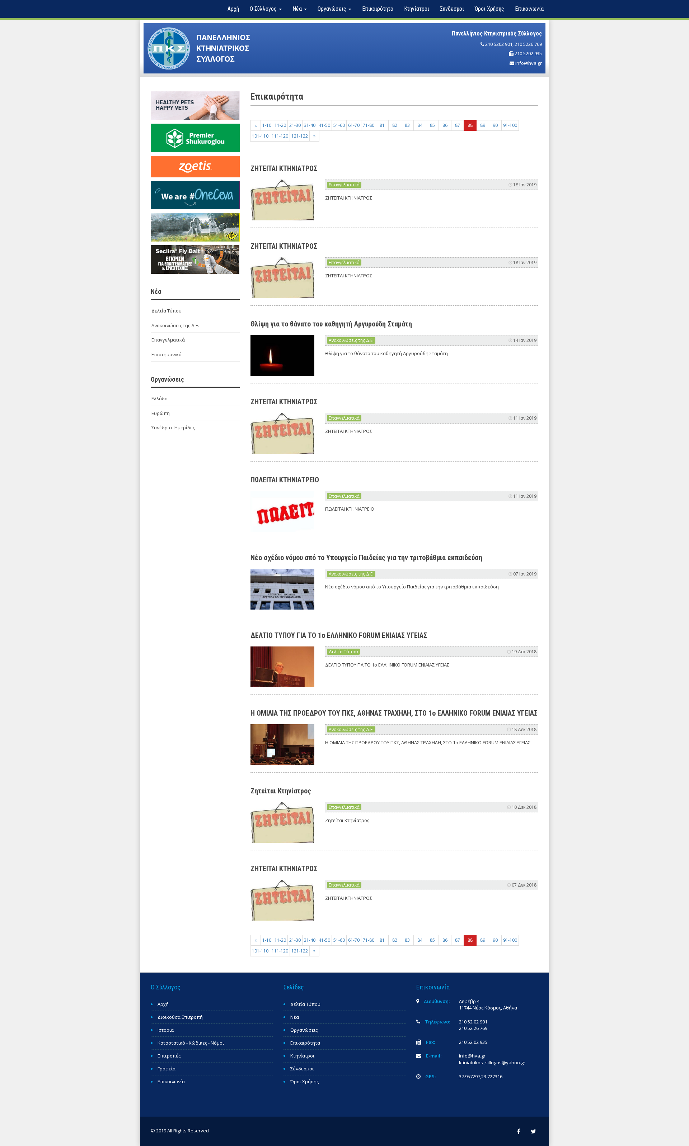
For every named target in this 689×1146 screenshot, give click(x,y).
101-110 (260, 136)
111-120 (280, 136)
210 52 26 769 (473, 1028)
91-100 (510, 125)
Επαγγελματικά (168, 339)
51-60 (339, 125)
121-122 (299, 136)
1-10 (266, 125)
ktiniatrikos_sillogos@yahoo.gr (492, 1062)
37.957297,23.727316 (480, 1076)
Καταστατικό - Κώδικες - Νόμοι (191, 1043)
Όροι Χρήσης (489, 8)
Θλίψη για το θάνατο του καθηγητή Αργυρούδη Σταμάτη (331, 324)
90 (495, 125)
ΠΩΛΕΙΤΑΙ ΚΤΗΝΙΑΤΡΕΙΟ (284, 480)
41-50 (324, 125)
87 (457, 125)
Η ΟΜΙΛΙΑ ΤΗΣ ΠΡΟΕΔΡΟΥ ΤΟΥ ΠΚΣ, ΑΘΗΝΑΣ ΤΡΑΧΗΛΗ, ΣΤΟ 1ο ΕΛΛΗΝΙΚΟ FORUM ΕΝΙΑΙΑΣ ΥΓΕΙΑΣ (394, 713)
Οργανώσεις (304, 1030)
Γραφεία (166, 1068)
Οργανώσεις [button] (333, 8)
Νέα (294, 1017)
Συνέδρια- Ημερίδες (173, 427)
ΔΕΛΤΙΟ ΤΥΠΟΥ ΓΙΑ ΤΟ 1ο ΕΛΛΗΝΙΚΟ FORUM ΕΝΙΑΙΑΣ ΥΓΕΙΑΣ (338, 635)
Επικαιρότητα (377, 8)
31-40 (309, 125)
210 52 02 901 (473, 1021)
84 (419, 125)
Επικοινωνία (529, 8)
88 (470, 125)
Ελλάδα (159, 398)
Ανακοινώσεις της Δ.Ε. (175, 325)
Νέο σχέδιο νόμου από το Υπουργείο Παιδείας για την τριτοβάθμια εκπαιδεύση (366, 557)
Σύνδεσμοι (452, 8)
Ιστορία (166, 1030)
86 (444, 125)
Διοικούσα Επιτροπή (180, 1017)
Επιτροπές (169, 1055)
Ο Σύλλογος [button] (264, 8)
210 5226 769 (528, 44)
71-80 (368, 125)
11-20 (280, 125)
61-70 (354, 125)
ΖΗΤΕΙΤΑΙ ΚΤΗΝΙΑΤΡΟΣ (283, 168)
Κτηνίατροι (416, 8)
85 (432, 125)
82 (394, 125)
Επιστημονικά (166, 354)
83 (407, 125)
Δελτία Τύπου (166, 310)
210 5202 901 (498, 44)
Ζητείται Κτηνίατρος (280, 791)
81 (382, 125)
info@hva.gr (528, 63)
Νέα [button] (297, 8)
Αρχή (233, 8)
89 (482, 125)
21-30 (295, 125)
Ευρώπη (160, 413)
